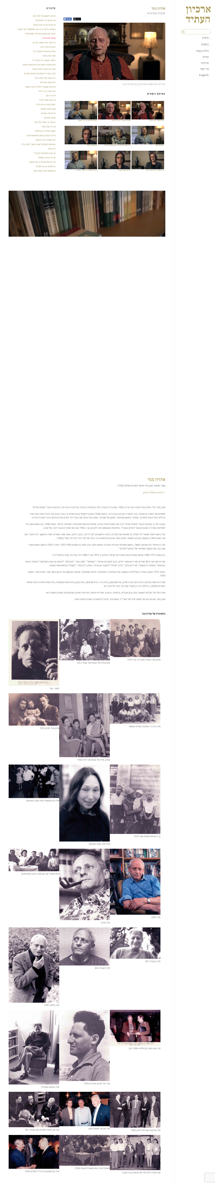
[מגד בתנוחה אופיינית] (34, 1082)
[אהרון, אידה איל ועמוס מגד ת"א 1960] (84, 755)
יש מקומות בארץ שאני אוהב (44, 170)
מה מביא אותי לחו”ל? (47, 100)
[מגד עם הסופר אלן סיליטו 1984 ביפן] (135, 1044)
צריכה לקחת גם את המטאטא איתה (41, 135)
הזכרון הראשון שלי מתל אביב (44, 15)
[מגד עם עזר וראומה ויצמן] (84, 1124)
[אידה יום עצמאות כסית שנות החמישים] (34, 796)
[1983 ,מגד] (34, 684)
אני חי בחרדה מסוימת (47, 157)
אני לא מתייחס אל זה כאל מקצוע (42, 162)
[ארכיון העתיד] (198, 21)
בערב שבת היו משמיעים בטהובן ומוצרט (40, 73)
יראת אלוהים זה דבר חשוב (87, 120)
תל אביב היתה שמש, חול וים (44, 42)
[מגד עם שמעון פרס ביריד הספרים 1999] (34, 1166)
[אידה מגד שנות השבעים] (84, 839)
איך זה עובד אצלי (49, 126)
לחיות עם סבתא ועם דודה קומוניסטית (40, 33)
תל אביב (126, 84)
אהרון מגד (158, 8)
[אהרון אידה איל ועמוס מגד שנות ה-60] (84, 658)
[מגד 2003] (135, 912)
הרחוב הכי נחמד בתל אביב (45, 122)
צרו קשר (204, 69)
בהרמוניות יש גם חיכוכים (46, 166)
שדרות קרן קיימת (139, 84)
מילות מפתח (202, 51)
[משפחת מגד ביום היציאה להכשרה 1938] (84, 1163)
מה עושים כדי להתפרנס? (45, 20)
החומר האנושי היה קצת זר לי (44, 60)
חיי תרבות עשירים (48, 113)
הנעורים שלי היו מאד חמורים (86, 170)
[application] (114, 51)
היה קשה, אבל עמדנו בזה (45, 78)
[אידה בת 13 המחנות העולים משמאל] (135, 722)
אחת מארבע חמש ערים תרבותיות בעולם (39, 64)
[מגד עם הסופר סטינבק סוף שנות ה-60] (34, 1125)
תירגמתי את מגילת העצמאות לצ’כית (117, 145)
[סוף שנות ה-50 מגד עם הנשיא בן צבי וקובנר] (135, 1168)
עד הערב (52, 148)
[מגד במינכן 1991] (34, 1000)
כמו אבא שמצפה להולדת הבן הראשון (41, 86)
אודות (206, 57)
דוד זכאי (157, 84)
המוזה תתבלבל (49, 117)
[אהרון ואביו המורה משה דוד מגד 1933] (135, 655)
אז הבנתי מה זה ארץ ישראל (44, 24)
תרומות (205, 63)
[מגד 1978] (84, 918)
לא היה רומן (51, 95)
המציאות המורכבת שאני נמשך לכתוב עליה (38, 144)
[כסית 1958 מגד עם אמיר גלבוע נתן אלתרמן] (34, 869)
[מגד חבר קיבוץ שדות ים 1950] (84, 1079)
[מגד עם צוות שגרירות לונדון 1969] (135, 1125)
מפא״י (150, 84)
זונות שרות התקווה (48, 108)
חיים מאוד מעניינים (157, 120)
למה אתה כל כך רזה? (47, 91)
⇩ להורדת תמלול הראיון (154, 492)
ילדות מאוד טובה (124, 170)
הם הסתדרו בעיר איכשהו (45, 139)
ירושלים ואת (159, 145)
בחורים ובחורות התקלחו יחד (44, 51)
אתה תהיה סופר (49, 55)
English (204, 75)
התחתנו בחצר (92, 145)
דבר (163, 84)
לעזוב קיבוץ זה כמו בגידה (46, 104)
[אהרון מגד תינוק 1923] (34, 723)
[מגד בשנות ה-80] (84, 963)
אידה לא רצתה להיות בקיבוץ (44, 69)
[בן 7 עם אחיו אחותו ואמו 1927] (135, 831)
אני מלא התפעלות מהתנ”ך (45, 153)
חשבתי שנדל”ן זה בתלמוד (121, 120)
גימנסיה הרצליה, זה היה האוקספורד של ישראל (37, 29)
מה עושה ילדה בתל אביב (155, 170)
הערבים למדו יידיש (48, 47)
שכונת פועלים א (49, 38)
